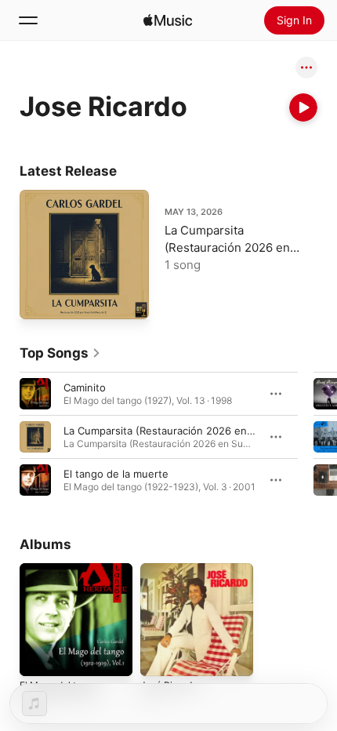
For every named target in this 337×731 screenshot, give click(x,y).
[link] (60, 353)
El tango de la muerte (115, 473)
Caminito (84, 387)
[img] (167, 20)
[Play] (303, 107)
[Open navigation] (28, 20)
